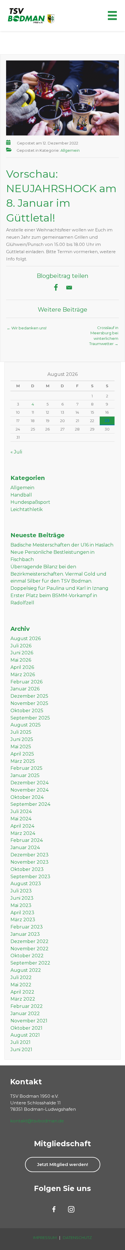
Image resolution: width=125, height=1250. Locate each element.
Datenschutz (77, 1237)
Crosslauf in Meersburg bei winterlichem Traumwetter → (103, 329)
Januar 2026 (25, 689)
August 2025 (25, 725)
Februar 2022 (26, 1006)
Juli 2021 (20, 1042)
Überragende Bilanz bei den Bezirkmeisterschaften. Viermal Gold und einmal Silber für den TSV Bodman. (58, 574)
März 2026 (22, 674)
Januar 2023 (25, 934)
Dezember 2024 (29, 782)
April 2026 (22, 667)
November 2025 (29, 703)
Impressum (45, 1237)
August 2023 (25, 883)
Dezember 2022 (29, 941)
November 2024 (29, 790)
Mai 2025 (20, 746)
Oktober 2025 (26, 710)
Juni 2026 (21, 653)
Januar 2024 (25, 847)
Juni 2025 (21, 739)
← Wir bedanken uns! (27, 328)
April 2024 (22, 826)
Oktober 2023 (27, 869)
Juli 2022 (21, 977)
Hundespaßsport (30, 502)
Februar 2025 (26, 768)
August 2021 (25, 1035)
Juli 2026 (20, 646)
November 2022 (29, 948)
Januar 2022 (25, 1013)
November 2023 (29, 862)
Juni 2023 (21, 898)
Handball (21, 495)
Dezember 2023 (29, 855)
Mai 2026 (20, 660)
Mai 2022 (20, 985)
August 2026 (25, 638)
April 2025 (22, 754)
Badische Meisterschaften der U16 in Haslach (61, 545)
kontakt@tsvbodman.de (37, 1121)
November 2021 (28, 1021)
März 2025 (22, 761)
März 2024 (22, 833)
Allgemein (70, 150)
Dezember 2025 (29, 696)
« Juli (16, 452)
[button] (62, 1164)
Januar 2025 (25, 775)
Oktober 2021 (26, 1028)
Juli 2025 (20, 732)
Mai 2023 (20, 905)
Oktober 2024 (27, 797)
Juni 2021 (21, 1049)
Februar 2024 (26, 840)
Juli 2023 (21, 891)
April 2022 (22, 992)
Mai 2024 (20, 819)
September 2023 (30, 876)
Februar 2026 (26, 682)
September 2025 (30, 718)
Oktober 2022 (27, 955)
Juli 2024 (21, 811)
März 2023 (22, 919)
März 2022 (22, 999)
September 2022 (30, 963)
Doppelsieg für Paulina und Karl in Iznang (59, 588)
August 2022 (25, 970)
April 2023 (22, 912)
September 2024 (30, 804)
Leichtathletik (26, 509)
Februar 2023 (26, 927)
